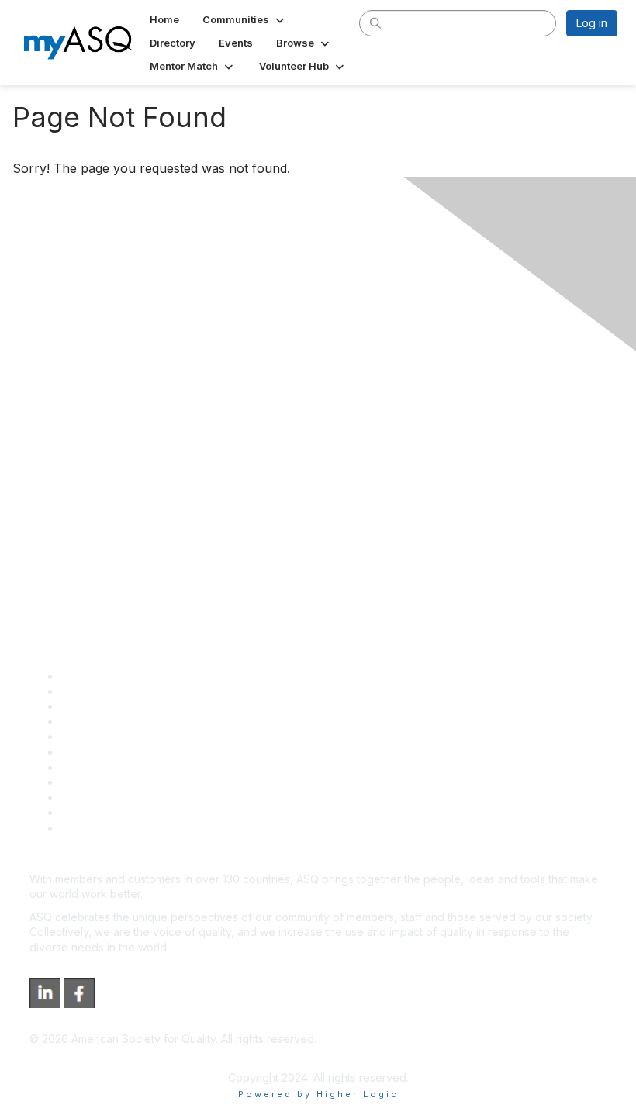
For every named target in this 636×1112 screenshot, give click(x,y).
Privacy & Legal (100, 691)
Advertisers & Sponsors (120, 797)
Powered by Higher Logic (318, 1094)
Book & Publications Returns (132, 751)
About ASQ (88, 675)
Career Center (97, 706)
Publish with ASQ (103, 721)
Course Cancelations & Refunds (141, 782)
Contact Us (88, 767)
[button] (245, 19)
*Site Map (86, 812)
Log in (591, 22)
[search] (375, 22)
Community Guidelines (116, 736)
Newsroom (88, 827)
